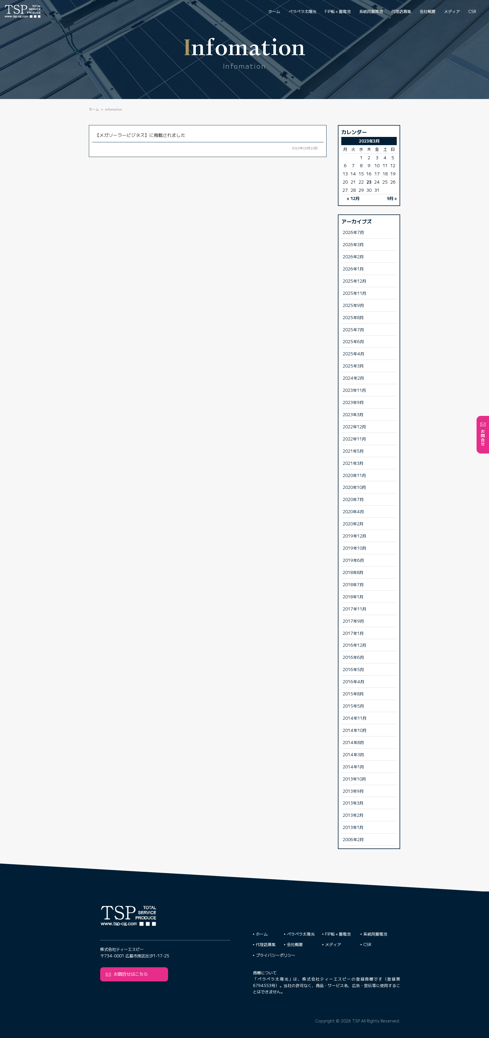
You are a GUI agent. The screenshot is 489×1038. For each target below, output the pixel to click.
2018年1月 (353, 596)
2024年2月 (353, 378)
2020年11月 (354, 475)
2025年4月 (353, 353)
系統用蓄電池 (371, 11)
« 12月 (353, 198)
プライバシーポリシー (275, 955)
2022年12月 (354, 426)
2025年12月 (354, 281)
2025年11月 (354, 293)
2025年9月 (353, 305)
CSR (472, 11)
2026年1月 (353, 269)
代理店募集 (401, 11)
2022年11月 (354, 439)
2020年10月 (354, 487)
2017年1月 (353, 633)
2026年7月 (353, 232)
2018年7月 (353, 584)
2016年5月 (353, 669)
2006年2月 (353, 839)
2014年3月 (353, 754)
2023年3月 (353, 414)
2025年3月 (353, 366)
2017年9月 (353, 621)
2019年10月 (354, 548)
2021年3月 (353, 463)
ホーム (274, 11)
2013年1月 (353, 827)
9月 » (392, 198)
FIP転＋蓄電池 (338, 11)
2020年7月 (353, 499)
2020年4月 (353, 511)
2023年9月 (353, 402)
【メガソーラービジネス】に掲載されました (140, 135)
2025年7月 (353, 329)
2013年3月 (353, 803)
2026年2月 (353, 256)
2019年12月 (354, 536)
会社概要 (428, 11)
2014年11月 (354, 718)
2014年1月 (353, 767)
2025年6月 (353, 341)
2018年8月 (353, 572)
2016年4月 (353, 681)
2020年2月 (353, 523)
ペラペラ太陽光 (302, 11)
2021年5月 (353, 451)
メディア (452, 11)
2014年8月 (353, 742)
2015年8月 (353, 694)
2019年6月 (353, 560)
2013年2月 (353, 815)
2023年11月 (354, 390)
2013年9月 (353, 791)
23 (369, 182)
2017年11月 (354, 609)
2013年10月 (354, 779)
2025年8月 (353, 317)
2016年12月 (354, 645)
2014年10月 (354, 730)
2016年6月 (353, 657)
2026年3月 (353, 244)
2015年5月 (353, 706)
